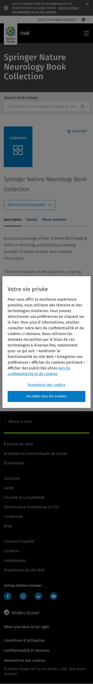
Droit (8, 526)
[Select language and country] (84, 19)
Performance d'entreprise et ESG (31, 507)
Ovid (20, 421)
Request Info (29, 205)
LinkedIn (38, 596)
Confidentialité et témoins (26, 650)
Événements (14, 463)
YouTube (53, 596)
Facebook (7, 596)
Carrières (11, 551)
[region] (46, 342)
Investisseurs (15, 560)
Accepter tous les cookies (46, 396)
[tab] (12, 220)
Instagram (23, 596)
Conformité (13, 516)
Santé (9, 488)
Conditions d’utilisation (24, 640)
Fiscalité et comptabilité (24, 497)
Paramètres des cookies (46, 385)
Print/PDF (79, 131)
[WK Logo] (22, 612)
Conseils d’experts (19, 541)
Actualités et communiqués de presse (35, 453)
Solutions (12, 478)
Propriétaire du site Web (24, 570)
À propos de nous (18, 444)
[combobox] (41, 106)
